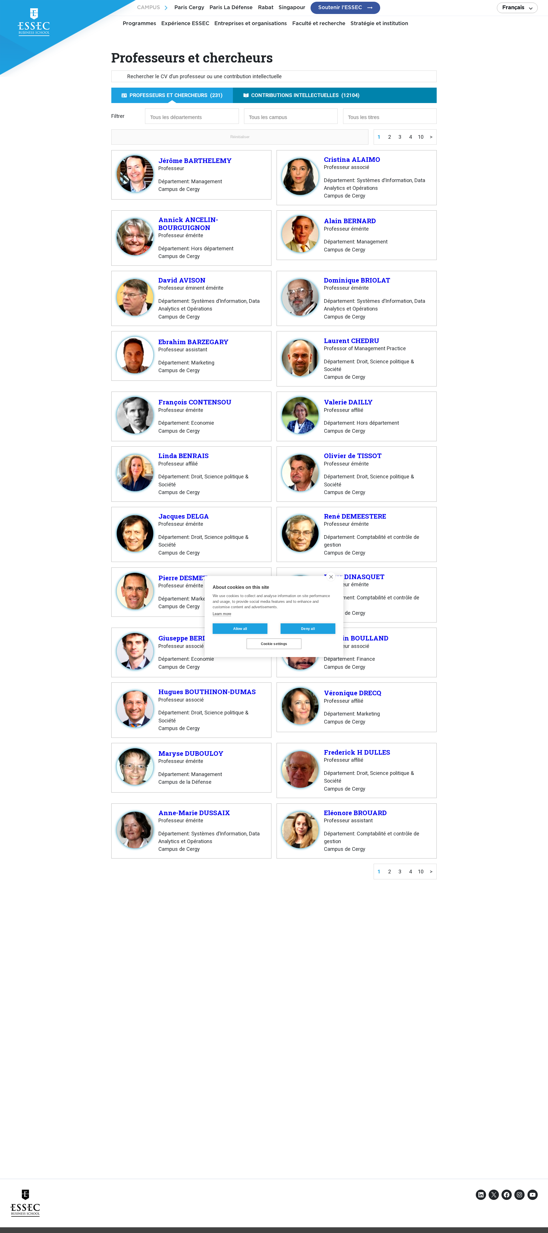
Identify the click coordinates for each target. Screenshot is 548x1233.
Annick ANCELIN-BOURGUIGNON (188, 223)
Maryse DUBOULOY (190, 753)
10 (421, 137)
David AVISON (182, 280)
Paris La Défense (231, 7)
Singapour (292, 7)
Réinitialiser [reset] (239, 137)
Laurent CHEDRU (351, 340)
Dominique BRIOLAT (357, 280)
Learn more (222, 614)
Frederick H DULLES (357, 752)
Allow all (240, 629)
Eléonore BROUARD (355, 812)
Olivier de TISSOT (353, 455)
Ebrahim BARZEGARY (193, 341)
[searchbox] (181, 116)
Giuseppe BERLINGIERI (195, 638)
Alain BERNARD (350, 220)
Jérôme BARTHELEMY (195, 160)
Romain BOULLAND (356, 638)
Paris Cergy (189, 7)
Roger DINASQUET (354, 576)
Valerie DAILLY (348, 402)
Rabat (265, 7)
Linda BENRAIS (183, 455)
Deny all (308, 629)
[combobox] (192, 116)
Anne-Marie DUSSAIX (194, 812)
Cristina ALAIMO (352, 159)
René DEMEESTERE (355, 516)
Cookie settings (274, 644)
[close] (331, 576)
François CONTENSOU (194, 402)
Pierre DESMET (182, 577)
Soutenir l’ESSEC (340, 7)
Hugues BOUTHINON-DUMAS (207, 691)
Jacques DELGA (183, 516)
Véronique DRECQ (352, 692)
